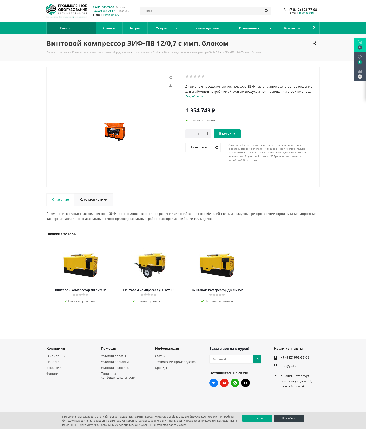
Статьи (160, 356)
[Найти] (266, 11)
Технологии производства (175, 362)
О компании (56, 356)
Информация (167, 348)
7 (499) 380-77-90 (103, 7)
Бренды (161, 368)
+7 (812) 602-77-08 (302, 9)
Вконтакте (213, 383)
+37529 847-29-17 (104, 11)
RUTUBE (245, 383)
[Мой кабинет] (314, 28)
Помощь (108, 348)
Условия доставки (115, 362)
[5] (203, 76)
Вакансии (53, 368)
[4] (199, 76)
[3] (195, 76)
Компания (55, 348)
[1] (187, 76)
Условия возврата (115, 368)
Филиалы (53, 373)
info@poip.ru (111, 15)
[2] (191, 76)
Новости (53, 362)
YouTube (224, 383)
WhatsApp (235, 383)
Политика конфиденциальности (118, 375)
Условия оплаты (113, 356)
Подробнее (289, 418)
